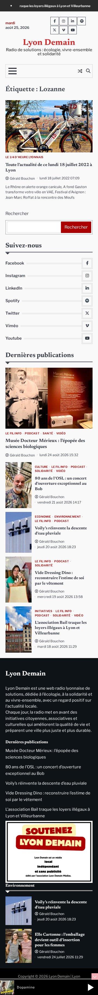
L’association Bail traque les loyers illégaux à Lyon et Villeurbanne (61, 628)
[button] (90, 987)
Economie (43, 516)
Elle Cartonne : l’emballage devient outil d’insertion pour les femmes (60, 940)
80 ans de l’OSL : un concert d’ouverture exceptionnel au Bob (61, 484)
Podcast (32, 433)
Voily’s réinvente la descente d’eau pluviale (46, 783)
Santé (48, 433)
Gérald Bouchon (22, 178)
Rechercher (17, 213)
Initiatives (43, 611)
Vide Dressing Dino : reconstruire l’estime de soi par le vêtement (59, 578)
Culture (41, 466)
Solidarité (44, 470)
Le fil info (13, 433)
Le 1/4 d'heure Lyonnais (24, 157)
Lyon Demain (49, 43)
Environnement (67, 516)
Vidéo (61, 433)
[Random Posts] (80, 71)
